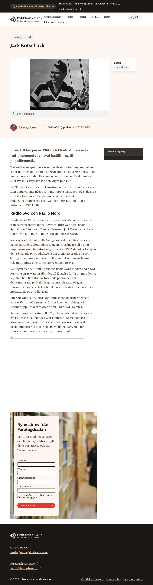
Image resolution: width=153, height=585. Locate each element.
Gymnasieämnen (52, 17)
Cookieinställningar (92, 579)
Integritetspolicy (133, 579)
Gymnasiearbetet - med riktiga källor (32, 6)
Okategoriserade (22, 37)
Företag (82, 17)
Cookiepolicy (113, 579)
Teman (69, 17)
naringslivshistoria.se (106, 4)
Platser (106, 17)
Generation (45, 579)
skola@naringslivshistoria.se (29, 552)
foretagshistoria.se (68, 9)
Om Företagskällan (83, 4)
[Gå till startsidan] (26, 19)
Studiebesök (65, 4)
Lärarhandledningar (54, 22)
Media (94, 17)
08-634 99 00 (19, 547)
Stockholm (122, 67)
